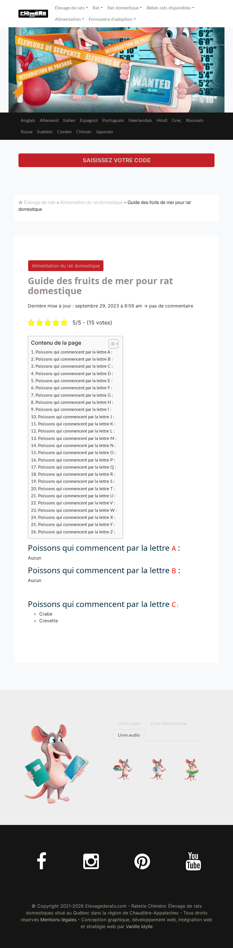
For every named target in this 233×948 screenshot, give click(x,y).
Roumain (194, 120)
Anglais (28, 120)
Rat (96, 8)
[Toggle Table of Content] (110, 344)
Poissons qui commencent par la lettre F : (74, 388)
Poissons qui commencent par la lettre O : (77, 453)
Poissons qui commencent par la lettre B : (74, 359)
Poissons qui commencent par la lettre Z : (76, 532)
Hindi (162, 120)
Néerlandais (140, 120)
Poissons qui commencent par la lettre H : (74, 402)
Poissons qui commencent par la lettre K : (76, 424)
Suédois (45, 132)
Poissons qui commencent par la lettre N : (77, 446)
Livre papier (129, 723)
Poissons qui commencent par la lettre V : (76, 503)
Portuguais (113, 120)
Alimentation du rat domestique (91, 202)
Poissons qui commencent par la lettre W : (77, 510)
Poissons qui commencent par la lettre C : (74, 366)
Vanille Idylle (139, 926)
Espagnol (89, 120)
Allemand (49, 120)
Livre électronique (169, 723)
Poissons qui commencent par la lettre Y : (76, 525)
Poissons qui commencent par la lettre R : (76, 474)
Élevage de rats (70, 8)
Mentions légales (58, 919)
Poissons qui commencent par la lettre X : (76, 517)
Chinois (83, 132)
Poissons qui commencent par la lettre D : (74, 374)
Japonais (104, 132)
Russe (26, 132)
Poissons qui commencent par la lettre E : (74, 381)
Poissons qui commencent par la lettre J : (76, 417)
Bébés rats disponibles (169, 8)
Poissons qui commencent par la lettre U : (77, 496)
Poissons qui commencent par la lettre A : (74, 352)
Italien (69, 120)
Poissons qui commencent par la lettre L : (76, 431)
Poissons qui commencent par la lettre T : (76, 489)
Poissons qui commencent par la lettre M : (77, 438)
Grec (177, 120)
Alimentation (68, 19)
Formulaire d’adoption (110, 19)
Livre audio (129, 735)
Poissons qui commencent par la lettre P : (76, 460)
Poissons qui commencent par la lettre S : (76, 481)
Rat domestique (123, 8)
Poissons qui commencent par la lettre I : (73, 410)
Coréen (64, 132)
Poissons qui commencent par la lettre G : (74, 395)
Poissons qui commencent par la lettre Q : (77, 467)
